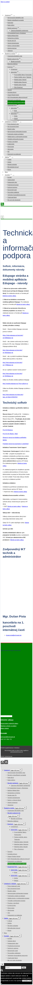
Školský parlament (12, 783)
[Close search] (2, 964)
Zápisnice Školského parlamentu (19, 30)
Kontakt (9, 177)
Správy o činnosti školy (13, 45)
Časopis (9, 90)
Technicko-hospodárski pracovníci (16, 195)
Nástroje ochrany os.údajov (8, 726)
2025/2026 (14, 870)
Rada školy (10, 22)
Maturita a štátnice (12, 64)
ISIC (8, 151)
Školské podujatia (12, 164)
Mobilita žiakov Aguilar (20, 84)
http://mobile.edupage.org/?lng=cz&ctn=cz (15, 383)
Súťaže (9, 162)
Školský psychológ (15, 61)
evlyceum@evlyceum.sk (8, 737)
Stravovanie (10, 146)
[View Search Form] (2, 204)
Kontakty (6, 936)
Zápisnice (10, 50)
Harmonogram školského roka (15, 17)
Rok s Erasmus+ (18, 87)
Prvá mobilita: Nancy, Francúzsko (23, 74)
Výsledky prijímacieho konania (15, 139)
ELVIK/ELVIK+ (10, 144)
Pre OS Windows (8, 430)
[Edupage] (10, 716)
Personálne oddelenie (13, 192)
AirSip (15, 116)
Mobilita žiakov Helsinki (20, 79)
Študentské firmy (12, 867)
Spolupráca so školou (13, 38)
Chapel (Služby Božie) (13, 95)
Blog (6, 172)
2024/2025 (14, 830)
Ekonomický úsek (12, 190)
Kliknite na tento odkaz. (17, 540)
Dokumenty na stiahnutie (14, 100)
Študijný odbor (11, 129)
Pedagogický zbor (12, 182)
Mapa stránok (5, 728)
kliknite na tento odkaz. (9, 296)
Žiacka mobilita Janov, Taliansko (22, 77)
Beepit (16, 118)
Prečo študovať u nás (13, 124)
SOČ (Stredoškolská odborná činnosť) (17, 97)
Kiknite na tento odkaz (20, 491)
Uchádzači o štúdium (10, 883)
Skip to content (5, 2)
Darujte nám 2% (11, 40)
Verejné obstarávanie (13, 43)
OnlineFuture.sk (8, 756)
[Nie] (1, 983)
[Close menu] (1, 765)
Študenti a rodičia (9, 808)
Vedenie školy (11, 180)
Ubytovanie (10, 149)
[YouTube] (7, 716)
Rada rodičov (10, 25)
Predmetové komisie (13, 185)
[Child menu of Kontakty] (13, 175)
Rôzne (9, 169)
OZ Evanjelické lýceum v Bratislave (16, 33)
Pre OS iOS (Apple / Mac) (10, 434)
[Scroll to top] (2, 762)
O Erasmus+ (14, 69)
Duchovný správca (12, 187)
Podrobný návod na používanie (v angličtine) (16, 444)
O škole (9, 159)
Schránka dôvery (11, 92)
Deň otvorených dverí (13, 126)
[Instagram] (5, 716)
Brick (15, 110)
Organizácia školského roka (14, 56)
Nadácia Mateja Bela (12, 35)
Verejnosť (7, 770)
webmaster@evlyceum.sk (16, 751)
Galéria (6, 918)
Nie (30, 980)
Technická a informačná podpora (16, 102)
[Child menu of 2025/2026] (19, 108)
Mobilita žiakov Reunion (20, 82)
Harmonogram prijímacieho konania (17, 131)
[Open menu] (2, 217)
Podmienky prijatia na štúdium (15, 134)
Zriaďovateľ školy (12, 197)
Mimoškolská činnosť (13, 167)
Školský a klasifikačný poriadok (15, 20)
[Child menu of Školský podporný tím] (21, 59)
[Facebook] (2, 716)
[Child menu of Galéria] (12, 157)
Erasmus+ (10, 824)
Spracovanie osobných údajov (9, 723)
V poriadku (25, 980)
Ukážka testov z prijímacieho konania (17, 136)
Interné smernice (11, 48)
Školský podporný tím (13, 813)
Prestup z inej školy (12, 141)
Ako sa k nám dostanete (13, 200)
